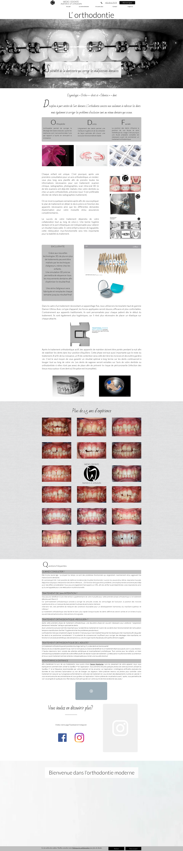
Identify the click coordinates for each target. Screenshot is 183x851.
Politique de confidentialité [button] (80, 848)
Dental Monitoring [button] (96, 664)
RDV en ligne (127, 3)
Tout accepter (133, 849)
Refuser (116, 849)
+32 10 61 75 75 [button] (111, 3)
